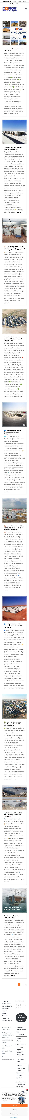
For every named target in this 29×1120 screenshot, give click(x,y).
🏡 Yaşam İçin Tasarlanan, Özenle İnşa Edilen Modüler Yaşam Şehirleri (12, 706)
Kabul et (15, 1105)
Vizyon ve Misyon (7, 1006)
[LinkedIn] (18, 1005)
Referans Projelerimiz (5, 1017)
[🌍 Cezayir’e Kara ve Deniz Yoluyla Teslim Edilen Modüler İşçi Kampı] (14, 608)
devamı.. (18, 212)
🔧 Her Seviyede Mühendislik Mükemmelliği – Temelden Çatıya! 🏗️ (12, 797)
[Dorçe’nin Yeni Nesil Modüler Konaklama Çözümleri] (14, 132)
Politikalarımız (6, 1004)
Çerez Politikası (13, 1117)
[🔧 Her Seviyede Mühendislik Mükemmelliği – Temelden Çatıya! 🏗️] (14, 797)
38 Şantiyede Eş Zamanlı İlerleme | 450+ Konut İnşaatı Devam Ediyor (12, 321)
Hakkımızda (5, 1001)
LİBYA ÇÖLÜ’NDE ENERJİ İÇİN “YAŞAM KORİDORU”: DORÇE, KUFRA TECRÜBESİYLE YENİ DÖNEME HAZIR (21, 1053)
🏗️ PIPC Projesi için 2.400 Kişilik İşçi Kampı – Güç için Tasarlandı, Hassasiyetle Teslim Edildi (12, 230)
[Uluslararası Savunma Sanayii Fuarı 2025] (14, 33)
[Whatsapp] (20, 1007)
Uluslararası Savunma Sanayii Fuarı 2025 (12, 33)
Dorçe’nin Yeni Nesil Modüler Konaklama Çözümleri (12, 132)
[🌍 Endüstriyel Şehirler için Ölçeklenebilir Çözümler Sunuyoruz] (14, 414)
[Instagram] (20, 1005)
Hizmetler (5, 1013)
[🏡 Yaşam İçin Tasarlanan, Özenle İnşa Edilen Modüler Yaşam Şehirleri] (14, 706)
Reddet (14, 1109)
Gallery (16, 33)
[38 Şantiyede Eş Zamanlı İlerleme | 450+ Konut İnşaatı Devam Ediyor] (14, 321)
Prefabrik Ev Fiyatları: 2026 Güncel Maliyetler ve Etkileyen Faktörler (21, 1072)
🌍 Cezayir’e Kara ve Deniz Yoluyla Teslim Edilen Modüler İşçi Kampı (12, 608)
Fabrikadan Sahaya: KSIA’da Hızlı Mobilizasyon (21, 1030)
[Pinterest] (16, 1007)
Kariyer (4, 1011)
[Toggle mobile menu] (26, 9)
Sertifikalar (5, 1008)
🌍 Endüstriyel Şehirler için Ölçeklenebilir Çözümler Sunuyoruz (12, 414)
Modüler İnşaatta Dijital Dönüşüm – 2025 (12, 900)
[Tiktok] (18, 1007)
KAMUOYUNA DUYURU (20, 1040)
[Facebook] (16, 1005)
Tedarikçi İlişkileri (7, 1020)
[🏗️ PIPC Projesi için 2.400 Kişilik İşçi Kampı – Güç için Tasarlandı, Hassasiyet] (14, 230)
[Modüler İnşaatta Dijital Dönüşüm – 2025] (14, 900)
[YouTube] (25, 1005)
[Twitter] (23, 1005)
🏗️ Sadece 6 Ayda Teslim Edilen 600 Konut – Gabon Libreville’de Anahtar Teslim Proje (12, 510)
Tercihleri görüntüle (14, 1114)
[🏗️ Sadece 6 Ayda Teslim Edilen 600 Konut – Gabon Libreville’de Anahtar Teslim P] (14, 510)
